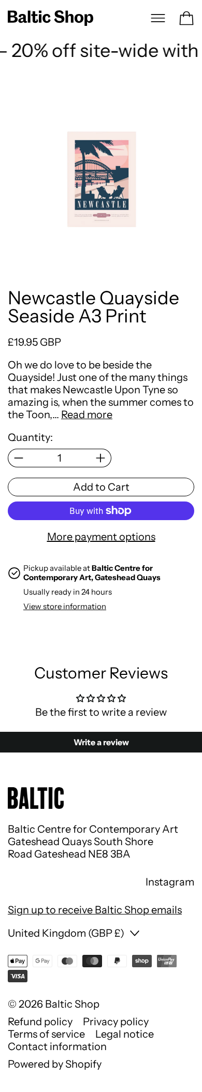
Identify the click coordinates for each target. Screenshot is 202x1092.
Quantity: (30, 437)
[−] (18, 458)
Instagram (170, 882)
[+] (100, 458)
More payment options (101, 536)
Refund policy (40, 1021)
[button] (101, 180)
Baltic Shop (72, 1004)
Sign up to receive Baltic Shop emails (95, 910)
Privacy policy (116, 1021)
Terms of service (46, 1034)
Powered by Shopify (55, 1064)
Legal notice (124, 1034)
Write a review (101, 742)
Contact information (57, 1046)
